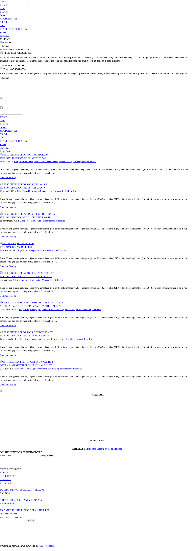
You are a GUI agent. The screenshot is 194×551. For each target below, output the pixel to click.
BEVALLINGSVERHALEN (13, 29)
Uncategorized (79, 161)
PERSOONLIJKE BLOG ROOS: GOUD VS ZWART (25, 335)
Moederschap (66, 161)
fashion (3, 15)
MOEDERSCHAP (8, 18)
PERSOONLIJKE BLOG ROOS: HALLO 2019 (22, 188)
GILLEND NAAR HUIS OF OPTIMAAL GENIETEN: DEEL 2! (30, 306)
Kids (42, 250)
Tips (67, 309)
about (2, 8)
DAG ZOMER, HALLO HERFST (16, 247)
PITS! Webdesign (47, 546)
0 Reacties (91, 161)
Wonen (3, 32)
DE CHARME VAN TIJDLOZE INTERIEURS (22, 490)
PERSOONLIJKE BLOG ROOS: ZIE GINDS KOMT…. (26, 217)
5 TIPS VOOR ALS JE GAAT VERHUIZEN (21, 500)
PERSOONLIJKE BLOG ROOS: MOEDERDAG (23, 158)
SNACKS (4, 36)
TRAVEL (4, 22)
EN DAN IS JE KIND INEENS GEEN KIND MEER (25, 510)
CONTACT (5, 479)
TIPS (2, 25)
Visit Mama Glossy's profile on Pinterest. (104, 449)
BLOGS (4, 12)
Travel (72, 309)
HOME (3, 5)
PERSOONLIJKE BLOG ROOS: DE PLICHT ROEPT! (26, 276)
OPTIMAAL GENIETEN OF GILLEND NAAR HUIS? (26, 365)
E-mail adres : (6, 455)
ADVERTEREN (7, 476)
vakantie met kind (83, 309)
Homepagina (31, 161)
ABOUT (4, 472)
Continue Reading (8, 177)
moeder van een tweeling (48, 161)
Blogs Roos (19, 161)
